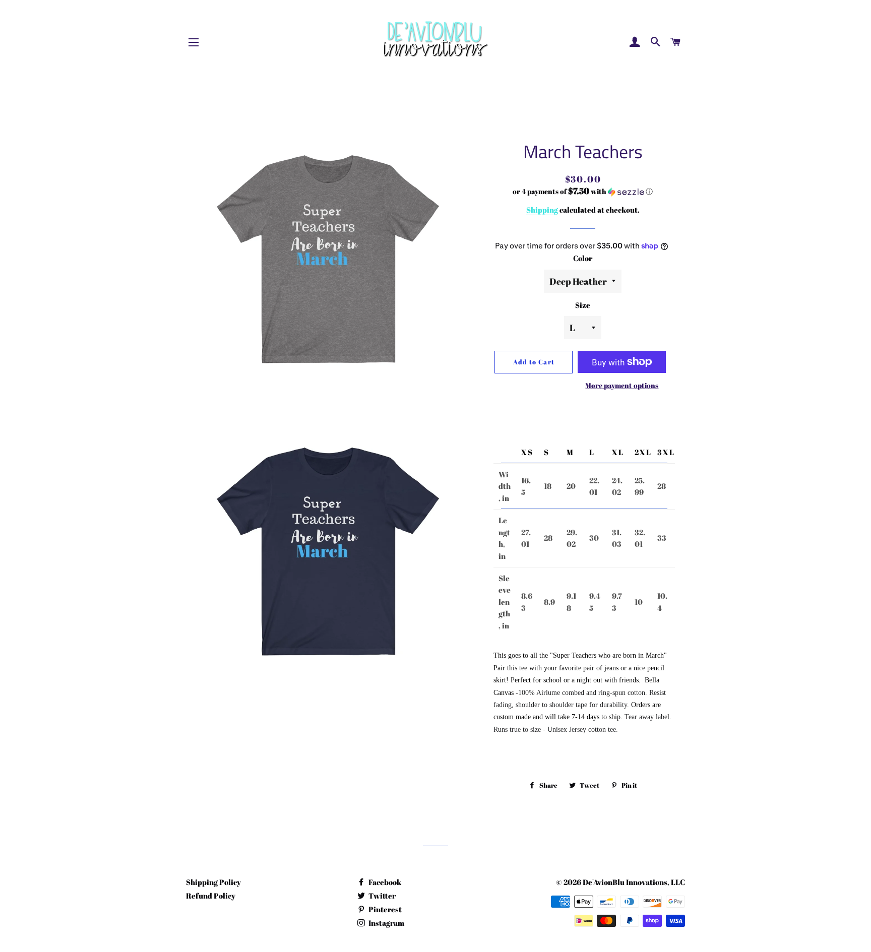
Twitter (381, 896)
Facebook (384, 882)
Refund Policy (210, 896)
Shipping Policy (213, 882)
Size (582, 305)
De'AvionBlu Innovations (625, 882)
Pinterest (384, 909)
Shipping (542, 210)
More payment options (621, 385)
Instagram (385, 923)
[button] (582, 191)
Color (582, 258)
